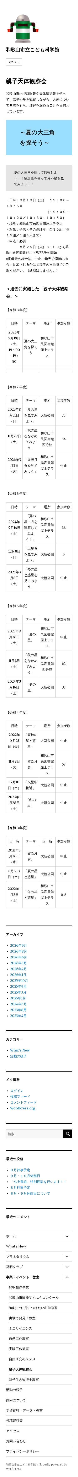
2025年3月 (18, 992)
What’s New (16, 1246)
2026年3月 (18, 963)
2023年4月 (18, 1016)
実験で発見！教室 (22, 1318)
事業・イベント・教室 (22, 1277)
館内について (16, 1400)
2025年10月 (19, 980)
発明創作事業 (19, 1287)
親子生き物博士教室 (24, 1380)
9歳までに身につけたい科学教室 (33, 1308)
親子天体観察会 (20, 1369)
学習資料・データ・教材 (24, 1410)
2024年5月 (18, 1004)
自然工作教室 (19, 1339)
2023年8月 (18, 1010)
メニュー (14, 62)
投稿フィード (20, 1096)
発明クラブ (14, 1267)
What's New (20, 1050)
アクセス (12, 1431)
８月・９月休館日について (30, 1193)
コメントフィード (23, 1102)
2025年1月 (18, 998)
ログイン (17, 1091)
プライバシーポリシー (22, 1451)
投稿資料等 (14, 1421)
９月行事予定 (20, 1170)
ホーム (11, 1236)
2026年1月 (18, 975)
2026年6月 (18, 957)
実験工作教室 (19, 1349)
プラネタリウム (17, 1257)
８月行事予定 (20, 1187)
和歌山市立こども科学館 (32, 50)
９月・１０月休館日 (25, 1176)
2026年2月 (18, 969)
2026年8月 (18, 951)
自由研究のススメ (22, 1359)
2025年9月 (18, 986)
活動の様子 (18, 1056)
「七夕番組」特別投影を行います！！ (38, 1182)
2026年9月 (18, 945)
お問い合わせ (16, 1441)
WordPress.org (22, 1108)
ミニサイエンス (20, 1328)
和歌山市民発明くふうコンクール (34, 1298)
